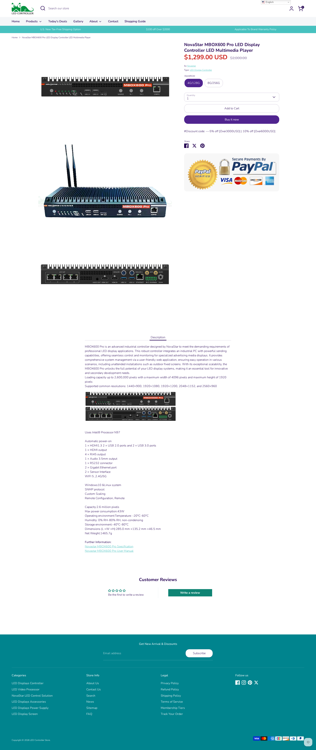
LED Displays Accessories (29, 702)
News (90, 702)
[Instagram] (244, 682)
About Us (92, 683)
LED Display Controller (201, 70)
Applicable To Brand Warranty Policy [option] (255, 29)
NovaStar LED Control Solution (32, 696)
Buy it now (232, 120)
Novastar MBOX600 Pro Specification (109, 546)
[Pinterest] (250, 682)
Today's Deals (57, 21)
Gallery (78, 21)
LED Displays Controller (28, 683)
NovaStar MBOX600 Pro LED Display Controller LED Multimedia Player (56, 37)
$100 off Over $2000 (158, 29)
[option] (60, 29)
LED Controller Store (40, 740)
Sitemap (91, 708)
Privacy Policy (170, 683)
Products (32, 21)
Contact (113, 21)
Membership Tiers (173, 708)
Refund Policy (170, 689)
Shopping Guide (135, 21)
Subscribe (199, 653)
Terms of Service (172, 702)
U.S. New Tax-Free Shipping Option (60, 29)
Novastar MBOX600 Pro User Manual (109, 551)
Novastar (191, 65)
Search (90, 696)
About (93, 21)
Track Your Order (172, 714)
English (269, 2)
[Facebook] (237, 682)
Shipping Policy (171, 696)
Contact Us (93, 689)
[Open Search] (42, 8)
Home (16, 21)
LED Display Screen (25, 714)
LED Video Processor (26, 689)
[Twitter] (256, 682)
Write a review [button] (190, 593)
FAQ (89, 714)
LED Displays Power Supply (30, 708)
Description (158, 337)
